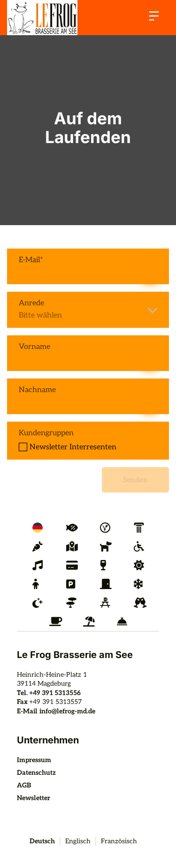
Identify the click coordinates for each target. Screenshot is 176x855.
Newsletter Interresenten (73, 447)
